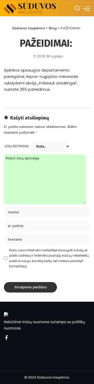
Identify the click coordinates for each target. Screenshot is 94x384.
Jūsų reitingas (16, 146)
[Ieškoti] (77, 8)
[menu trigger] (86, 8)
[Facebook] (6, 338)
